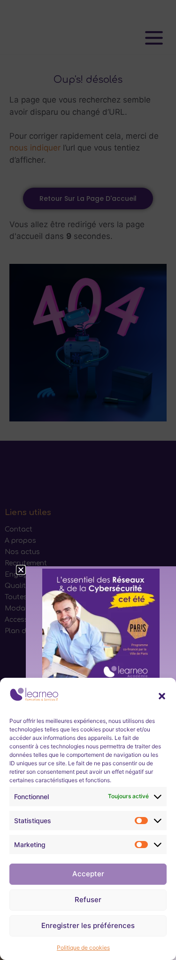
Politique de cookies (83, 947)
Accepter (88, 873)
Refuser (88, 899)
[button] (162, 696)
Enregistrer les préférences (88, 925)
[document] (88, 480)
